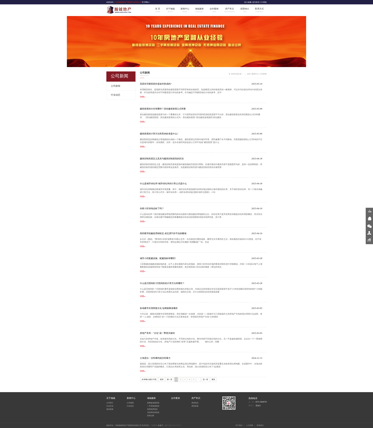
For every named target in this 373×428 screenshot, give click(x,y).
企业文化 (109, 406)
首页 (249, 74)
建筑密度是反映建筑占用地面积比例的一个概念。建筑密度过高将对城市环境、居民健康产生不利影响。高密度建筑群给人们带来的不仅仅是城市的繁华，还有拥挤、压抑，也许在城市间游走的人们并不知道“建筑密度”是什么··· (201, 140)
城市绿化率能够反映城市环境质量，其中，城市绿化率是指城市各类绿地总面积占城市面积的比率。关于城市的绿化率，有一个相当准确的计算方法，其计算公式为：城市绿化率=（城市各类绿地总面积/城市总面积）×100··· (201, 190)
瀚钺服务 (199, 10)
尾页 (213, 379)
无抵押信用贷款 (153, 412)
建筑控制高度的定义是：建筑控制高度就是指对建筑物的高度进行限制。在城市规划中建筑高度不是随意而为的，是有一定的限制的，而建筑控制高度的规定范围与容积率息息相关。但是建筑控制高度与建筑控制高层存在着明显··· (201, 165)
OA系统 (264, 2)
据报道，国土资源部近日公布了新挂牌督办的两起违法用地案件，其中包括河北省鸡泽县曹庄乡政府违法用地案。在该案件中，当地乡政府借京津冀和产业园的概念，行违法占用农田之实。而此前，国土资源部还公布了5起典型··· (201, 364)
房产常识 (229, 10)
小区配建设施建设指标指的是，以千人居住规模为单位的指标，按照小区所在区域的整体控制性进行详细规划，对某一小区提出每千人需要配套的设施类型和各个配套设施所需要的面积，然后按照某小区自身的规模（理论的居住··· (201, 264)
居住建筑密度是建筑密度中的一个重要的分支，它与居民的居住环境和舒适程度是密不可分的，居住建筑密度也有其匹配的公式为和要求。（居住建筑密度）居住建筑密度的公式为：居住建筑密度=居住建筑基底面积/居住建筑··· (201, 115)
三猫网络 (154, 425)
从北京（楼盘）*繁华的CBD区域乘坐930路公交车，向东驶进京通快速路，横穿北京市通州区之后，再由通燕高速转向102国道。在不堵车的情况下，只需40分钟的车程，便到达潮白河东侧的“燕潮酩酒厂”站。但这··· (201, 240)
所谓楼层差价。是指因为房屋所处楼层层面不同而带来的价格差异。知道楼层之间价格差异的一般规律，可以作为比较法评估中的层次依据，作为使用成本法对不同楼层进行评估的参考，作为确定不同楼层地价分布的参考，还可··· (201, 90)
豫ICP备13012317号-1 (173, 425)
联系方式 (259, 10)
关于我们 (238, 425)
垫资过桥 (150, 416)
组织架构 (109, 409)
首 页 (157, 10)
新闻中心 (185, 10)
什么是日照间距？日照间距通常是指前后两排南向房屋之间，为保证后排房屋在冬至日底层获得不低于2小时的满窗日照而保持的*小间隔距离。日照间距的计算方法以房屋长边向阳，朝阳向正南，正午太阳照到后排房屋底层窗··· (201, 289)
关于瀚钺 (170, 10)
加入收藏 (247, 2)
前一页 (169, 379)
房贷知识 (194, 403)
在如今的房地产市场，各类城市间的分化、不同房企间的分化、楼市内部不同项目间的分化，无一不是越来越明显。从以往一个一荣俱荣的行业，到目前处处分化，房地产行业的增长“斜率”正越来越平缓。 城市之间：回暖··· (201, 339)
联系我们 (260, 425)
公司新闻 (115, 86)
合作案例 (214, 10)
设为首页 (255, 2)
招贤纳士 (244, 10)
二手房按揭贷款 (153, 406)
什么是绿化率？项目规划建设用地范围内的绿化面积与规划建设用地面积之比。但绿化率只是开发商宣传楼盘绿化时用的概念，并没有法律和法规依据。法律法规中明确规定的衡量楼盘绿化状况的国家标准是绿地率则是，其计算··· (201, 215)
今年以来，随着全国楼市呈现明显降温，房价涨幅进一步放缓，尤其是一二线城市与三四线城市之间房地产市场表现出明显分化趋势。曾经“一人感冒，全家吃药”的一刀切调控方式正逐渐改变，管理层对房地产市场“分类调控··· (201, 314)
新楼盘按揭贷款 (153, 403)
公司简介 (109, 403)
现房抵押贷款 (152, 409)
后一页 (205, 379)
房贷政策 (194, 406)
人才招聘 (249, 425)
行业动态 (115, 95)
